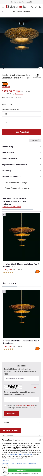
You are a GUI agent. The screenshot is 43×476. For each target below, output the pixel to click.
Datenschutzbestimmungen (24, 405)
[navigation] (38, 206)
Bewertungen (7, 171)
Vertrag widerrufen (10, 430)
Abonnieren (11, 413)
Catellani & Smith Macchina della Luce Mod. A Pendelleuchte (21, 265)
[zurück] (2, 11)
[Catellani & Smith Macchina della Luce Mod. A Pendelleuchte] (21, 237)
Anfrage (34, 140)
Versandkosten (19, 94)
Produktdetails (8, 153)
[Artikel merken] (40, 68)
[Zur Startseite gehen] (16, 6)
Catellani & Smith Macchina (12, 207)
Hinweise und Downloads (11, 177)
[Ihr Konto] (36, 7)
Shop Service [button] (8, 436)
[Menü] (3, 7)
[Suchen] (28, 7)
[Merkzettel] (32, 7)
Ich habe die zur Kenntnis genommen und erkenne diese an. (22, 407)
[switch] (4, 472)
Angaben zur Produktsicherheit (14, 165)
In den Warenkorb (21, 132)
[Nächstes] (2, 68)
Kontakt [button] (6, 422)
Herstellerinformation (10, 159)
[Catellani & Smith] (37, 76)
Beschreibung (7, 147)
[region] (21, 42)
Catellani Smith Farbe (10, 109)
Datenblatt (6, 87)
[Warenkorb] (40, 7)
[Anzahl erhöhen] (10, 123)
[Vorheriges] (2, 64)
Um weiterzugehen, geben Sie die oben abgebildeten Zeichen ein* (19, 393)
